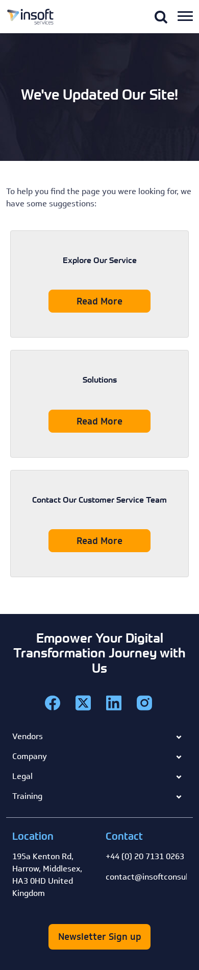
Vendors (27, 736)
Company (29, 756)
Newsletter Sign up (99, 936)
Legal (22, 776)
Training (27, 796)
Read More (99, 301)
